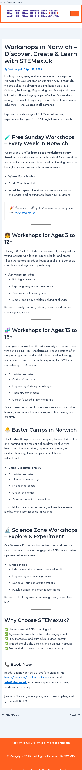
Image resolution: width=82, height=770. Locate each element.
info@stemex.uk (58, 743)
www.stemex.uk (24, 213)
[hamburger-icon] (74, 13)
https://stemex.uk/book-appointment (27, 677)
